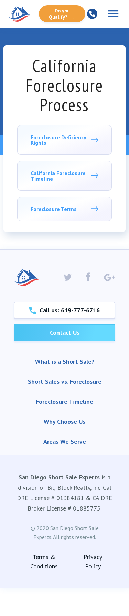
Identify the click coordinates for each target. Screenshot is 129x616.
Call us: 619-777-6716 (68, 310)
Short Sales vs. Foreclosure (64, 381)
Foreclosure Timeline (64, 401)
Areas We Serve (64, 441)
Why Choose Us (64, 421)
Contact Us (64, 332)
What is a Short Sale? (64, 361)
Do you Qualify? (62, 14)
